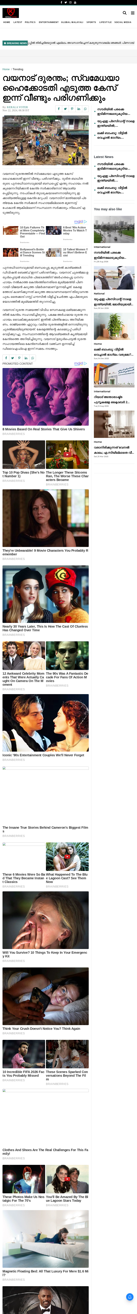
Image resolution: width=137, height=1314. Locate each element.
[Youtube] (75, 2)
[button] (132, 13)
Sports (91, 22)
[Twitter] (65, 2)
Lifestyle (105, 22)
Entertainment (49, 22)
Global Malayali (72, 22)
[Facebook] (61, 2)
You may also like (108, 209)
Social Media (122, 22)
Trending (18, 69)
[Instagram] (70, 2)
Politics (30, 22)
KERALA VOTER (17, 107)
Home (6, 22)
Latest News (103, 157)
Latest (18, 22)
